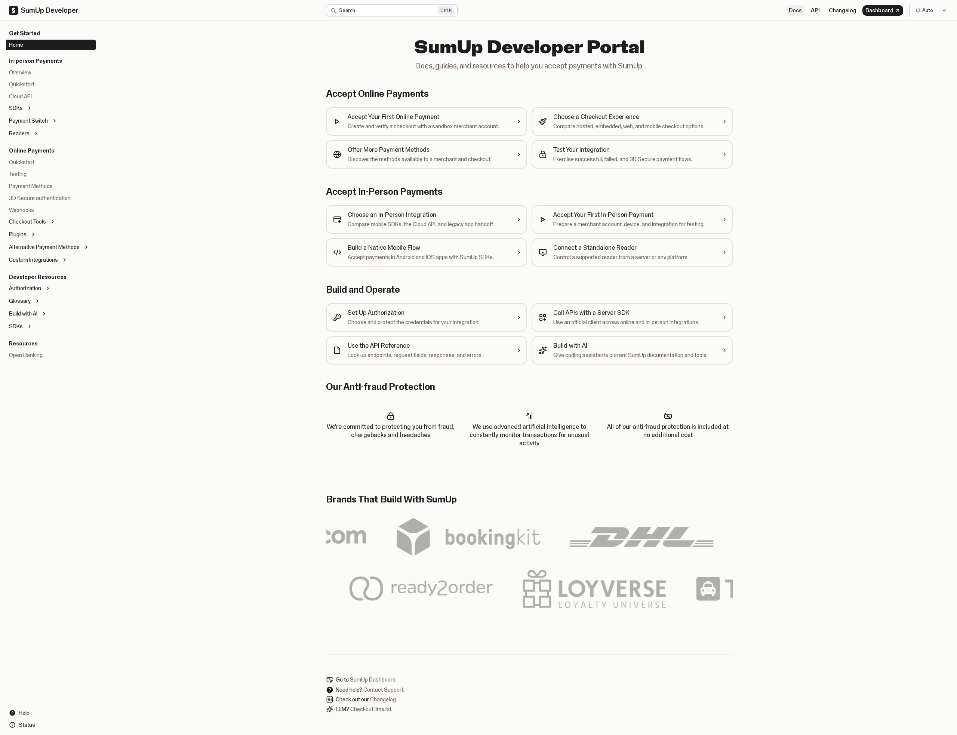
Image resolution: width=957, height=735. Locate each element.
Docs (795, 10)
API (815, 10)
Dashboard (879, 10)
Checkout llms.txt (370, 709)
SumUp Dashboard (373, 679)
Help (24, 713)
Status (27, 725)
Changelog (842, 10)
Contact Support (383, 689)
